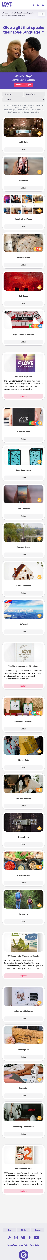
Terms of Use (12, 1245)
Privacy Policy (23, 1245)
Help (9, 1230)
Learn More (21, 15)
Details (23, 149)
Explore (23, 396)
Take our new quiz (23, 85)
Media (23, 1230)
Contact (37, 1230)
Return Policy (35, 1245)
